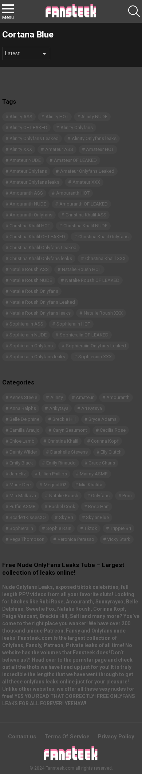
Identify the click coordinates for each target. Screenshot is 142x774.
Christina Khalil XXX (105, 258)
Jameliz (17, 473)
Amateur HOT (100, 149)
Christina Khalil (63, 441)
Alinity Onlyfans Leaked (34, 138)
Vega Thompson (26, 539)
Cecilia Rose (113, 430)
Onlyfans (100, 495)
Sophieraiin (21, 528)
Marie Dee (20, 484)
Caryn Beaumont (70, 430)
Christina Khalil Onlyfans (103, 236)
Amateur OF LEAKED (75, 160)
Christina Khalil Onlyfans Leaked (42, 247)
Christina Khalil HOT (29, 225)
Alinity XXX (20, 149)
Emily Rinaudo (61, 463)
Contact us (22, 736)
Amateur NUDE (25, 160)
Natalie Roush (63, 495)
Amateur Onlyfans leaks (34, 182)
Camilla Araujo (24, 430)
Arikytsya (58, 408)
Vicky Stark (118, 539)
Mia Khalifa (90, 484)
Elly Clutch (111, 452)
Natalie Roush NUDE (30, 280)
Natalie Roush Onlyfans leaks (40, 313)
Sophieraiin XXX (95, 356)
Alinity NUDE (94, 116)
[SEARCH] (134, 11)
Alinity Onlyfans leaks (94, 138)
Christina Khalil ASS (86, 215)
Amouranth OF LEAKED (83, 204)
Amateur (85, 397)
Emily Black (21, 463)
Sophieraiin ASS (26, 324)
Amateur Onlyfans (28, 171)
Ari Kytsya (91, 408)
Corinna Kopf (105, 441)
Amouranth (118, 397)
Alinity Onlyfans (76, 127)
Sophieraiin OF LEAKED (84, 335)
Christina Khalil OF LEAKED (37, 236)
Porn (127, 495)
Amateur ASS (59, 149)
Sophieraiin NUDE (28, 335)
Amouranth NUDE (27, 204)
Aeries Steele (23, 397)
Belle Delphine (24, 419)
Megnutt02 (55, 484)
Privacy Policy (116, 736)
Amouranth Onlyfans (30, 215)
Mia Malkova (22, 495)
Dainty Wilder (23, 452)
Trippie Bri (120, 528)
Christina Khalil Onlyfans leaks (40, 258)
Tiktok (90, 528)
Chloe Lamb (22, 441)
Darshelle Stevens (69, 452)
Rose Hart (98, 506)
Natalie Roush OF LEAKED (92, 280)
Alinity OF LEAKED (28, 127)
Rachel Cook (62, 506)
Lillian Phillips (53, 473)
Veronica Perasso (76, 539)
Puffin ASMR (22, 506)
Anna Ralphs (22, 408)
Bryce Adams (102, 419)
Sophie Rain (58, 528)
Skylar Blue (97, 517)
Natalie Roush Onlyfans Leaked (42, 302)
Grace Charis (101, 463)
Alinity (56, 397)
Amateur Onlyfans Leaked (87, 171)
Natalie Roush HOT (81, 269)
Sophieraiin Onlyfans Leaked (96, 345)
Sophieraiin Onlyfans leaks (37, 356)
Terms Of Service (67, 736)
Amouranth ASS (26, 193)
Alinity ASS (20, 116)
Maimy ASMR (94, 473)
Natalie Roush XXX (103, 313)
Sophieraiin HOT (73, 324)
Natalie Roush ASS (29, 269)
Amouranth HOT (73, 193)
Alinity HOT (57, 116)
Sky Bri (66, 517)
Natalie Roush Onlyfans (33, 291)
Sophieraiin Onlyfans (31, 345)
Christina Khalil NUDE (85, 225)
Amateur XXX (86, 182)
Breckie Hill (64, 419)
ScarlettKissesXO (27, 517)
